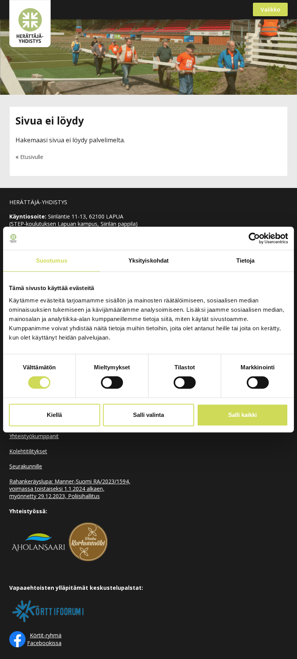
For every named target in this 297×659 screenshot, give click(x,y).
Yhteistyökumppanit (34, 436)
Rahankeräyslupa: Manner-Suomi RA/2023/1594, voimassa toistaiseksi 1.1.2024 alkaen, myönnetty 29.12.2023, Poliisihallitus (69, 489)
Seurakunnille (25, 466)
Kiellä (54, 414)
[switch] (112, 382)
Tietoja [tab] (245, 260)
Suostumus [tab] (51, 260)
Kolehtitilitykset (28, 451)
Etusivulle (31, 156)
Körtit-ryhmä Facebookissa (44, 639)
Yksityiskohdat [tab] (148, 260)
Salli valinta (148, 414)
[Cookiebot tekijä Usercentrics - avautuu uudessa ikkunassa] (254, 238)
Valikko (270, 9)
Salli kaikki (242, 414)
